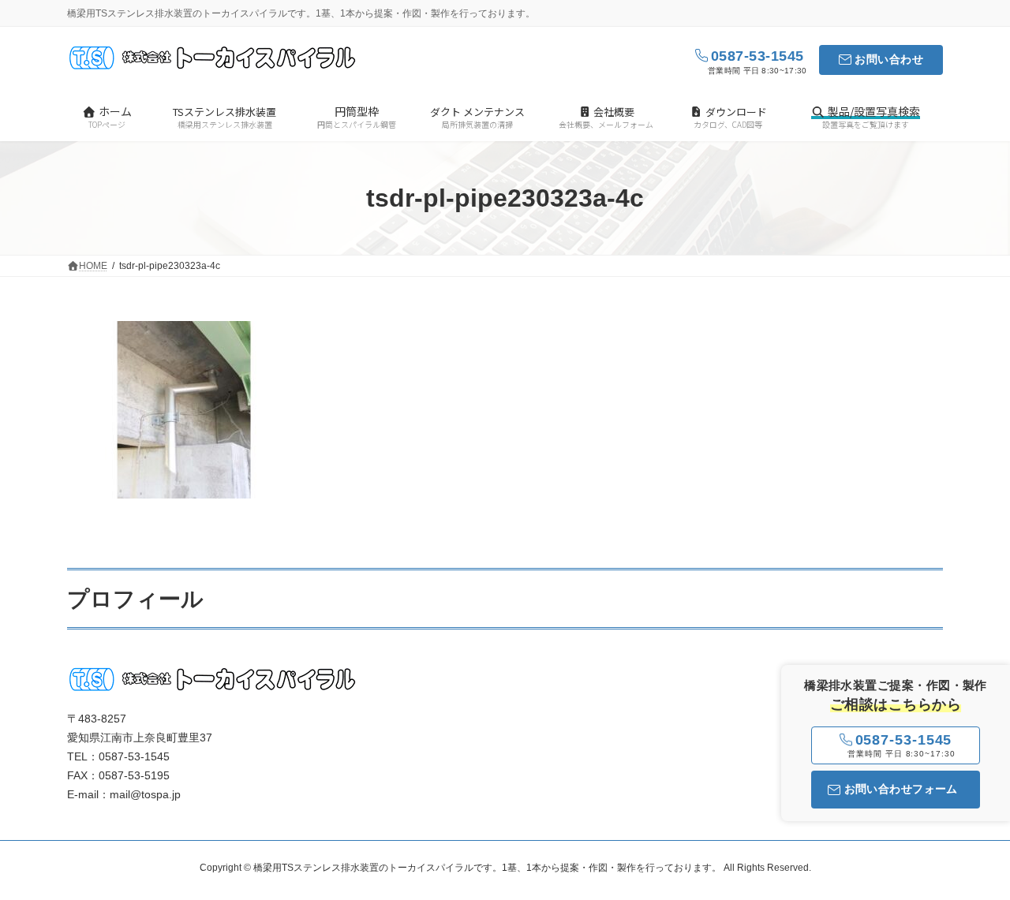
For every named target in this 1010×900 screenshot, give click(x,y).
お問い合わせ (889, 59)
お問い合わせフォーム (901, 788)
